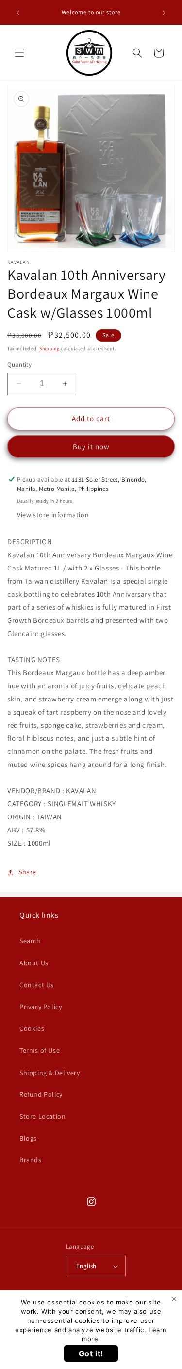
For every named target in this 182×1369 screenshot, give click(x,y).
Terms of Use (39, 1050)
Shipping (49, 348)
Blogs (28, 1138)
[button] (19, 53)
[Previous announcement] (18, 12)
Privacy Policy (40, 1006)
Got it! (91, 1353)
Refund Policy (41, 1094)
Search (30, 940)
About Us (34, 963)
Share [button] (27, 871)
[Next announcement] (164, 12)
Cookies (31, 1028)
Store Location (42, 1116)
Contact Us (36, 984)
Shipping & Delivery (49, 1072)
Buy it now (91, 446)
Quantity (19, 364)
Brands (30, 1160)
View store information (53, 514)
